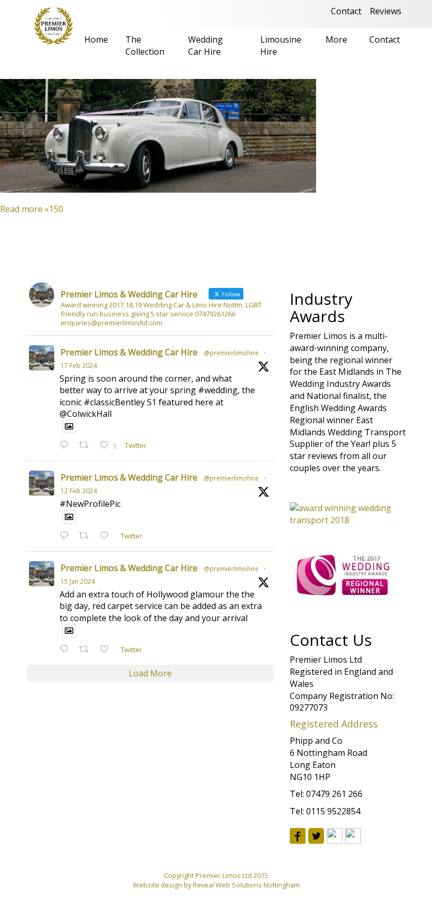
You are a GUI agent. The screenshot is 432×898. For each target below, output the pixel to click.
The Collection (144, 45)
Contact (346, 11)
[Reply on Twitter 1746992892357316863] (66, 650)
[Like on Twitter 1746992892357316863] (107, 650)
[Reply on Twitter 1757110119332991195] (66, 536)
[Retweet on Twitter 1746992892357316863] (86, 650)
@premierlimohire (231, 352)
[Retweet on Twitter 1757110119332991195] (86, 536)
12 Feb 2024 (79, 490)
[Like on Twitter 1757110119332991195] (107, 536)
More (336, 39)
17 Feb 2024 (79, 365)
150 (56, 209)
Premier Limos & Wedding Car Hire (129, 352)
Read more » (24, 209)
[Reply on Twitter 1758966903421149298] (66, 445)
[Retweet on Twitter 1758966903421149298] (86, 445)
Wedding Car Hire (205, 45)
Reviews (385, 11)
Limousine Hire (280, 45)
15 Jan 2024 (78, 581)
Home (96, 39)
